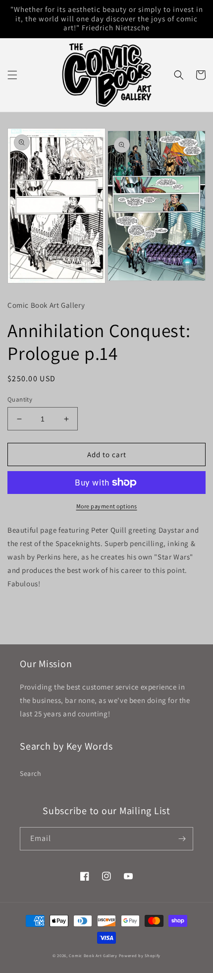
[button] (12, 75)
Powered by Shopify (140, 955)
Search (31, 773)
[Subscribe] (182, 838)
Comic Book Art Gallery (93, 955)
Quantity (19, 399)
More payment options (106, 506)
